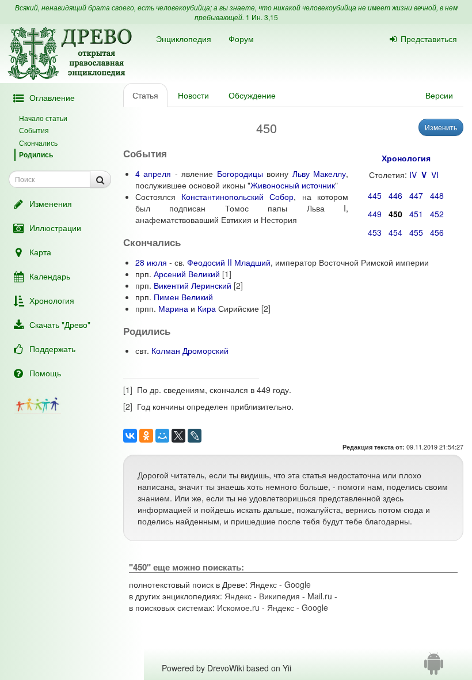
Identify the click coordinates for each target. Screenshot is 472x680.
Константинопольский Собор (237, 196)
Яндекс (263, 584)
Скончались (38, 143)
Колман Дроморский (190, 350)
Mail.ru (319, 596)
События (34, 130)
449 (375, 214)
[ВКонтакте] (130, 436)
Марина (173, 308)
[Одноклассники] (146, 436)
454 (395, 232)
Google (297, 584)
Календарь (49, 276)
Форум (241, 38)
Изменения (50, 203)
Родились (36, 154)
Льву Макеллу (319, 173)
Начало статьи (43, 118)
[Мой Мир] (162, 436)
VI (435, 174)
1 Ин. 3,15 (262, 17)
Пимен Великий (183, 297)
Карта (40, 252)
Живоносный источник (292, 185)
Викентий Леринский (192, 285)
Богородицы (240, 173)
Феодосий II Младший (229, 262)
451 (416, 214)
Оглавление (52, 97)
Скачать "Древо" (59, 324)
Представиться (429, 38)
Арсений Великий (187, 273)
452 (437, 214)
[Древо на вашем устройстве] (433, 668)
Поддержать (52, 348)
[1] (226, 273)
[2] (238, 285)
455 (416, 232)
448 (437, 195)
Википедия (279, 596)
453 (375, 232)
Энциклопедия (183, 38)
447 (416, 195)
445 (375, 195)
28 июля (151, 262)
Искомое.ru (238, 607)
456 (437, 232)
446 (395, 195)
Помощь (45, 373)
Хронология (51, 300)
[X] (178, 436)
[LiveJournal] (194, 436)
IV (413, 174)
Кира (206, 308)
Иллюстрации (55, 227)
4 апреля (153, 173)
